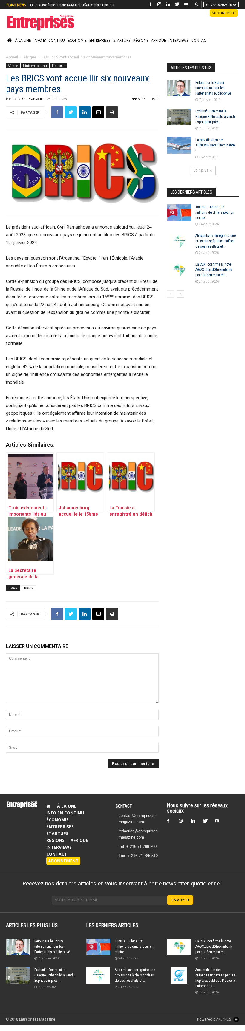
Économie (77, 40)
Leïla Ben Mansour (27, 98)
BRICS (28, 588)
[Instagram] (159, 4)
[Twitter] (177, 4)
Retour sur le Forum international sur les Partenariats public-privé (213, 88)
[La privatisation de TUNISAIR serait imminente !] (179, 145)
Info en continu (49, 40)
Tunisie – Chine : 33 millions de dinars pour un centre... (214, 212)
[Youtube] (186, 4)
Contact (199, 40)
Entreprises (99, 40)
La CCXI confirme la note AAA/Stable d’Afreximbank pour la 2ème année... (213, 269)
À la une (23, 40)
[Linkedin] (168, 4)
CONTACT (124, 806)
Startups (121, 40)
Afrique (158, 40)
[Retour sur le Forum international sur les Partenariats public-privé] (179, 88)
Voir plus (200, 170)
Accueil (12, 57)
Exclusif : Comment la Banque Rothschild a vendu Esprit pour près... (215, 116)
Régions (140, 40)
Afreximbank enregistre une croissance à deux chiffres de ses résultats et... (215, 241)
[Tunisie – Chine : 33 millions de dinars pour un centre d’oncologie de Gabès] (179, 212)
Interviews (178, 40)
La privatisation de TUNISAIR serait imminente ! (215, 145)
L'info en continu (35, 66)
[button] (196, 4)
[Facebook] (150, 4)
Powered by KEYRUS (214, 1019)
